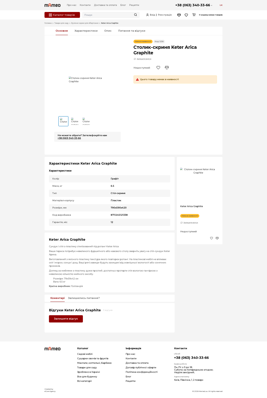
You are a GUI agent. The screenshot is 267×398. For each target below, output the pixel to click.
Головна (48, 23)
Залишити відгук (144, 59)
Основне (62, 30)
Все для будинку (87, 376)
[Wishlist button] (186, 15)
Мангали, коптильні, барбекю (94, 363)
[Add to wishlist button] (158, 68)
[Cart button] (193, 15)
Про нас (130, 354)
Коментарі (57, 298)
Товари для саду (61, 23)
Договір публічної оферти (141, 367)
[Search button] (135, 15)
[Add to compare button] (167, 68)
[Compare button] (178, 15)
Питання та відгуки (131, 30)
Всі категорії (84, 381)
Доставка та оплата (137, 363)
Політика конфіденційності (142, 372)
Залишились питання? (84, 298)
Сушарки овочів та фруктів (92, 358)
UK (221, 5)
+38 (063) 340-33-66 (192, 5)
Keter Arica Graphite (191, 206)
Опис (108, 30)
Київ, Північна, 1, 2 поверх (188, 380)
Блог (128, 376)
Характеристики (86, 30)
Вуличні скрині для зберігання (84, 23)
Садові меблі (84, 354)
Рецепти (131, 381)
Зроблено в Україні (88, 372)
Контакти (131, 358)
